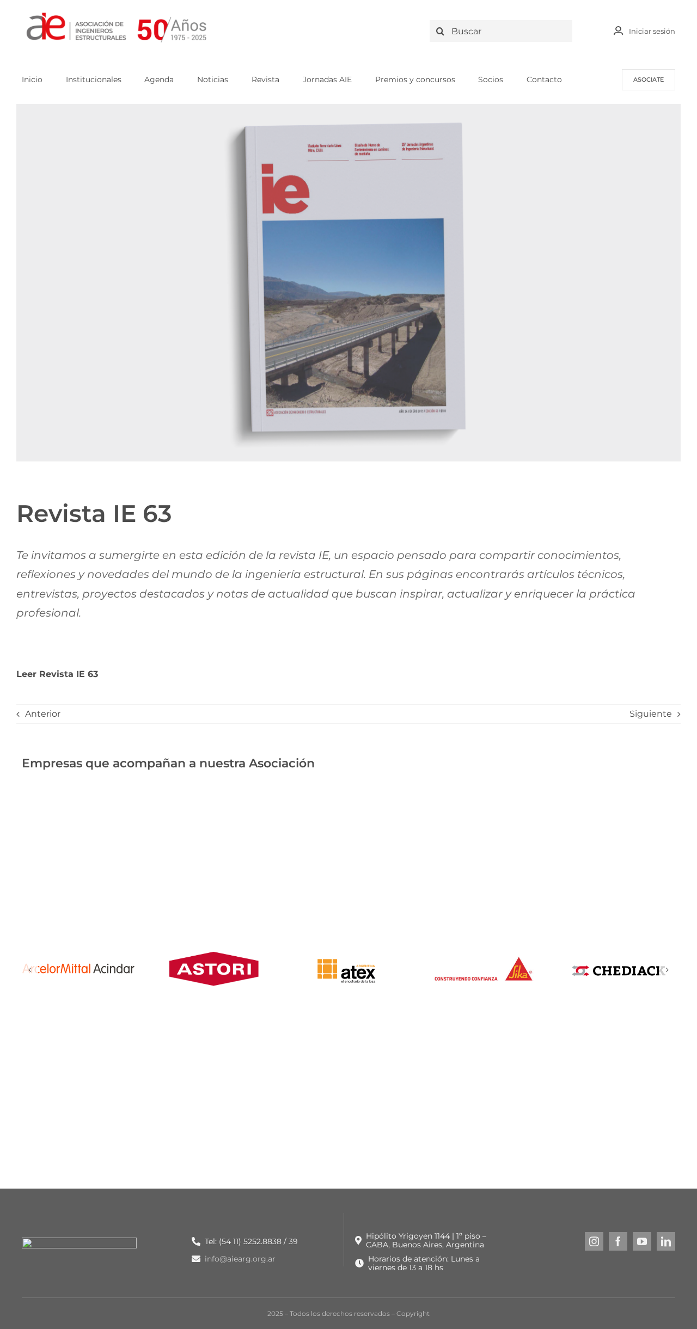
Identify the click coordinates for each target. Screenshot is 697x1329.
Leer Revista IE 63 (57, 674)
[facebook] (618, 1241)
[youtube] (642, 1241)
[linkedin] (666, 1241)
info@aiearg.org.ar (240, 1259)
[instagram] (594, 1241)
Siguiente (650, 714)
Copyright (413, 1313)
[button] (30, 970)
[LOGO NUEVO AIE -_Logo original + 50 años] (117, 15)
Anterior (42, 714)
